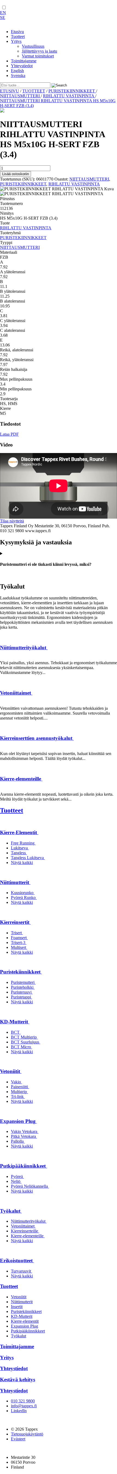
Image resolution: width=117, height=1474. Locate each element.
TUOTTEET (33, 91)
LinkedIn (19, 1410)
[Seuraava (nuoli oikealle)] (107, 737)
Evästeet (18, 1439)
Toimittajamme (17, 1346)
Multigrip (19, 1091)
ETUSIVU (9, 91)
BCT (16, 1032)
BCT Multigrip (24, 1037)
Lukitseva (20, 848)
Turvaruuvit (21, 1271)
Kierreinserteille (25, 1231)
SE (2, 17)
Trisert (17, 932)
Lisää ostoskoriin (15, 174)
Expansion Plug (18, 1121)
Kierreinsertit (15, 922)
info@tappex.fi (24, 1406)
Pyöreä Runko (24, 897)
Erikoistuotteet (17, 1260)
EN (3, 12)
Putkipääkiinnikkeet (23, 1166)
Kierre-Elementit (19, 832)
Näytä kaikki (22, 862)
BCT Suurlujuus (25, 1042)
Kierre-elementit (25, 1321)
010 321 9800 (23, 1401)
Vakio (16, 1082)
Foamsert (19, 937)
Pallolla (18, 1141)
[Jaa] (87, 6)
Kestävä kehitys (17, 1379)
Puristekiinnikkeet (21, 972)
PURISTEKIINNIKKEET (72, 91)
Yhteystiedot (14, 1368)
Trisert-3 (18, 942)
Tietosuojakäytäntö (27, 1434)
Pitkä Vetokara (24, 1136)
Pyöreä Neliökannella (30, 1186)
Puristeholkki (23, 987)
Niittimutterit (15, 882)
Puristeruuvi (22, 992)
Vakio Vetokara (24, 1131)
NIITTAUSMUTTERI (20, 96)
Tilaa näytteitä (12, 521)
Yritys (7, 1357)
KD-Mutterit (14, 1022)
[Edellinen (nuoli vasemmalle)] (9, 737)
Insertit (17, 1306)
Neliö (16, 1181)
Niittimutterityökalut (24, 647)
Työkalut (11, 1211)
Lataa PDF (9, 434)
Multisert (19, 947)
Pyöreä (17, 1176)
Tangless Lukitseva (28, 857)
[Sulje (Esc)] (99, 6)
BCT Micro (21, 1047)
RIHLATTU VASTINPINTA (69, 96)
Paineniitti (20, 1086)
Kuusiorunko (23, 892)
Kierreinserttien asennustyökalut (37, 738)
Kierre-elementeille (21, 779)
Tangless (19, 852)
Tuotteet (11, 810)
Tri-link (18, 1096)
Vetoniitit (10, 1071)
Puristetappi (21, 997)
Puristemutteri (23, 982)
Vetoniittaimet (16, 693)
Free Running (23, 843)
